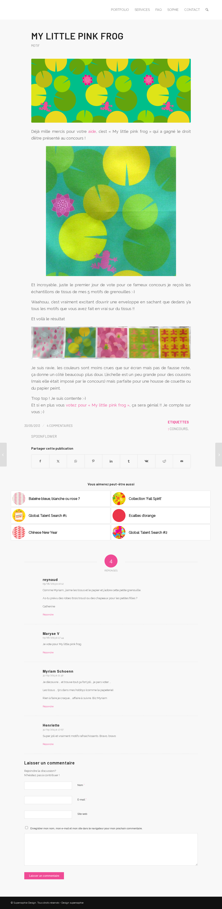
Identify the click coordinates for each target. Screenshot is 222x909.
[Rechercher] (207, 10)
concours (179, 428)
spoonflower (44, 436)
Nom (81, 785)
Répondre (48, 614)
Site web (82, 814)
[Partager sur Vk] (146, 461)
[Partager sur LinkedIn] (111, 461)
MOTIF (35, 45)
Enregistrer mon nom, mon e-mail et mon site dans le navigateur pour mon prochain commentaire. (86, 828)
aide (92, 131)
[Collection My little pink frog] (111, 90)
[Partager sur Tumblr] (129, 461)
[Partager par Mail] (182, 461)
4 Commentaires (60, 426)
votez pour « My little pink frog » (97, 405)
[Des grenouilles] (3, 455)
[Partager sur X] (58, 461)
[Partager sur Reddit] (164, 461)
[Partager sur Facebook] (40, 461)
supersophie (76, 902)
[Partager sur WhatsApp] (76, 461)
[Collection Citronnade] (218, 455)
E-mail (82, 799)
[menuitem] (120, 10)
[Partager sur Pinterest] (93, 461)
